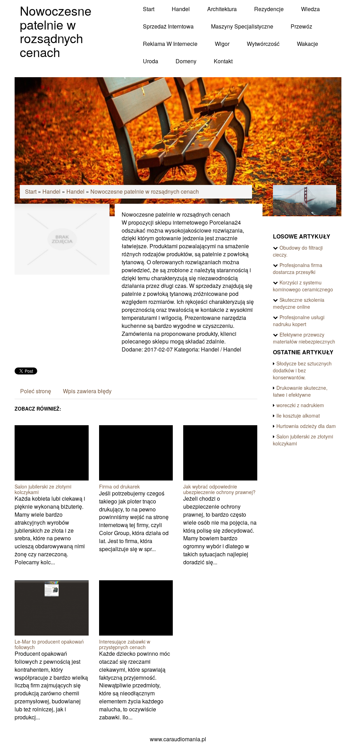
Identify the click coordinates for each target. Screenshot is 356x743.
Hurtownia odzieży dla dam (306, 425)
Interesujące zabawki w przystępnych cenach (124, 644)
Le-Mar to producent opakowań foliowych (49, 644)
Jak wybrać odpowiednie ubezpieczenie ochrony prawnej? (219, 489)
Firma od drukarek (119, 486)
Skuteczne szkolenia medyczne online (298, 303)
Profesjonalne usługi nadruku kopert (298, 321)
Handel (51, 191)
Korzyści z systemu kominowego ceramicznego (303, 286)
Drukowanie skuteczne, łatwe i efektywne (300, 391)
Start (31, 191)
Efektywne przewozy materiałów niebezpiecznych (304, 338)
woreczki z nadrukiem (300, 405)
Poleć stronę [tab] (35, 391)
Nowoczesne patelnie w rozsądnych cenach (144, 191)
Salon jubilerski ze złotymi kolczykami (43, 489)
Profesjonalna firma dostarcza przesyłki (297, 268)
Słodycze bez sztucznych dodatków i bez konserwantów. (302, 370)
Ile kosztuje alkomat (298, 415)
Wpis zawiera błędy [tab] (87, 391)
